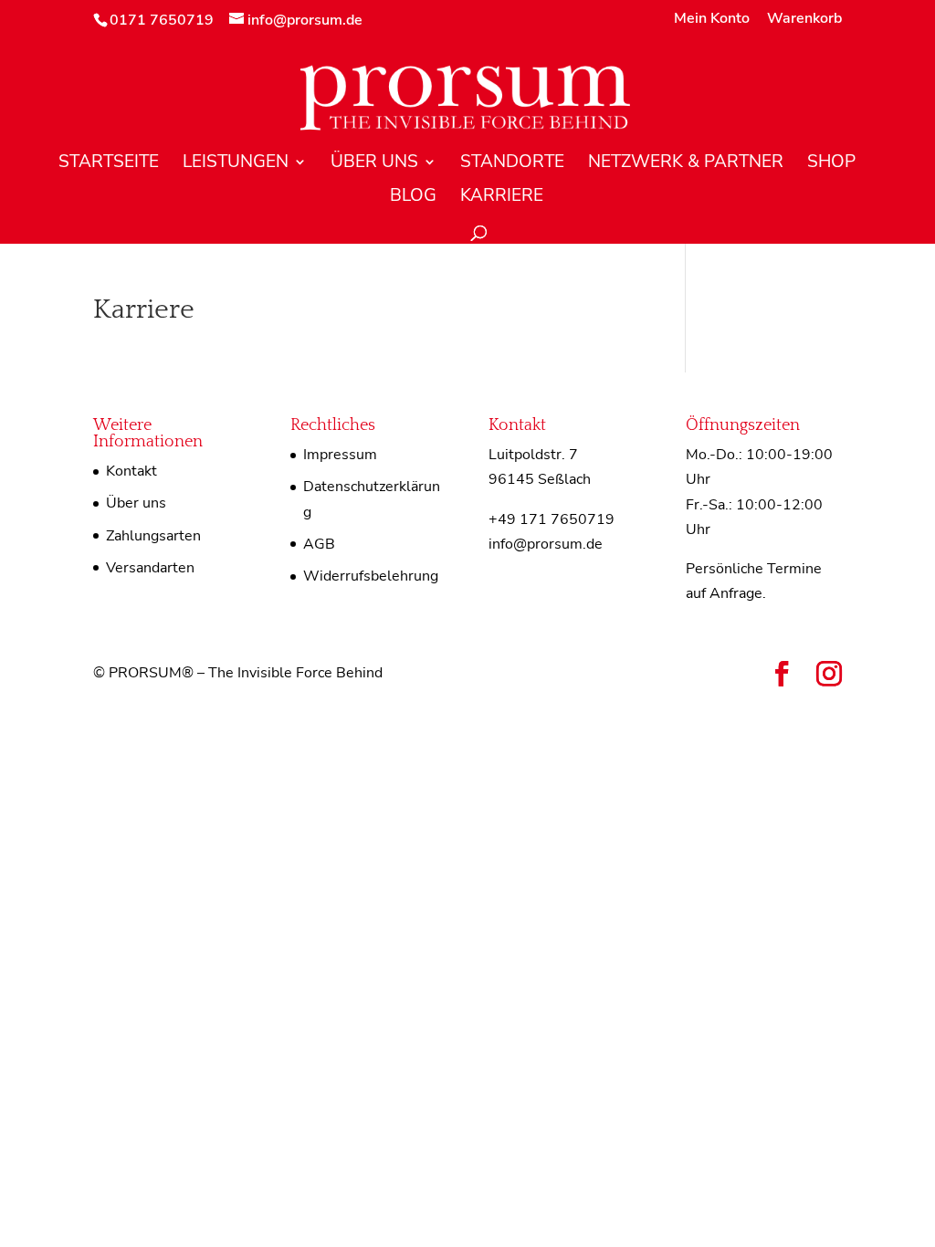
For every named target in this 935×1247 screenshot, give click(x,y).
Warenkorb (804, 19)
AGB (319, 544)
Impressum (340, 455)
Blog (413, 198)
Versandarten (150, 568)
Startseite (108, 164)
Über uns (374, 164)
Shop (831, 164)
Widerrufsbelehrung (370, 576)
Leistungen (236, 164)
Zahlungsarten (153, 536)
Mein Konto (712, 19)
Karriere (501, 198)
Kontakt (131, 471)
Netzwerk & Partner (685, 164)
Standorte (512, 164)
